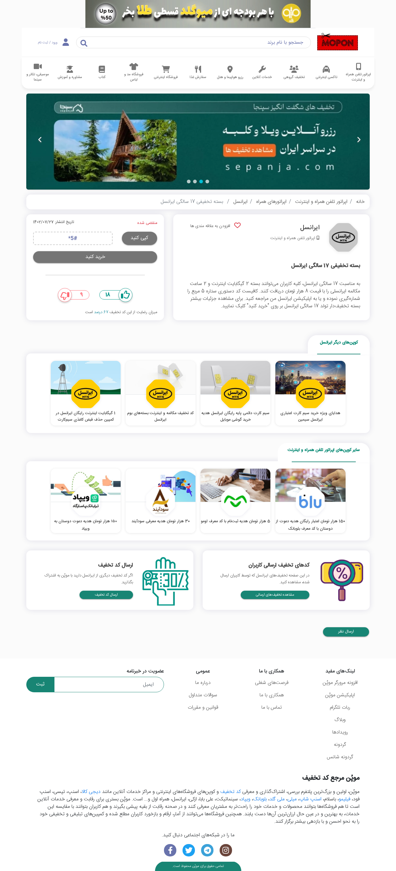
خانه (360, 202)
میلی (292, 799)
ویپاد (245, 799)
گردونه (340, 745)
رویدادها (340, 732)
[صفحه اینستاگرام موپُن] (226, 850)
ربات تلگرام (340, 707)
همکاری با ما (272, 695)
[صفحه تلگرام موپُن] (207, 850)
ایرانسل (240, 202)
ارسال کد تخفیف (106, 595)
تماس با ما (271, 707)
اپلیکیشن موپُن (340, 695)
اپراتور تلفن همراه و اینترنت (321, 202)
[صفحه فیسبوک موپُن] (170, 850)
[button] (207, 181)
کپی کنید (139, 238)
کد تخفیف (230, 792)
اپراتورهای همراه (271, 202)
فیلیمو (344, 799)
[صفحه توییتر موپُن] (188, 850)
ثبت (40, 684)
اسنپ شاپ (310, 799)
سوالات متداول (203, 695)
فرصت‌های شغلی (271, 683)
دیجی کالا (91, 792)
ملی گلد (277, 799)
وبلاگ (340, 720)
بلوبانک (260, 799)
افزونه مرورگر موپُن (340, 683)
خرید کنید (95, 257)
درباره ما (203, 683)
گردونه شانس (340, 757)
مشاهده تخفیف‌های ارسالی (275, 595)
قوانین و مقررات (203, 707)
